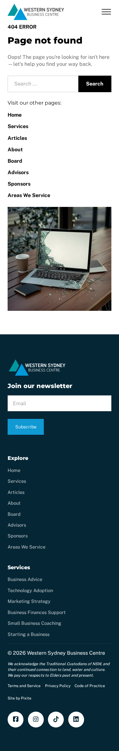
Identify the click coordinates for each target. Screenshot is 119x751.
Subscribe (25, 426)
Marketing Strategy (29, 601)
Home (15, 115)
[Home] (36, 19)
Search (94, 84)
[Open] (106, 12)
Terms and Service (24, 686)
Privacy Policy (57, 686)
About (15, 150)
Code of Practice (90, 686)
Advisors (18, 172)
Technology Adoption (30, 590)
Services (18, 126)
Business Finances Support (37, 612)
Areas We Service (29, 195)
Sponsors (19, 184)
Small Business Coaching (34, 623)
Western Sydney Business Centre (66, 653)
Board (15, 161)
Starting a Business (29, 634)
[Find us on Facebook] (15, 719)
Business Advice (25, 579)
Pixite (26, 698)
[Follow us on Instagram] (36, 719)
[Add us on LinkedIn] (76, 719)
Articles (17, 138)
